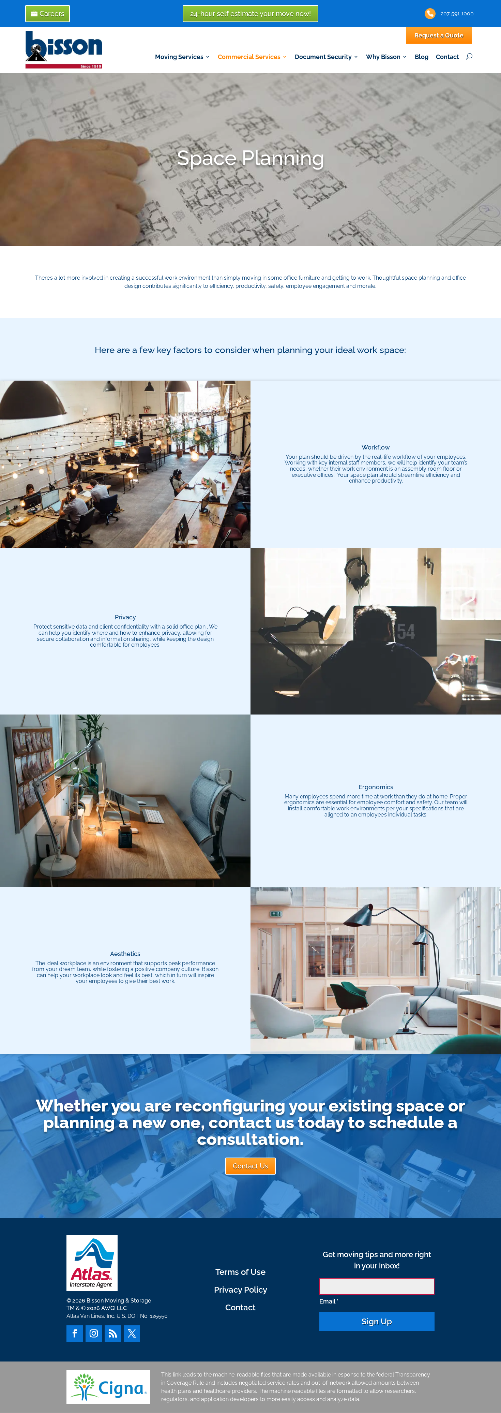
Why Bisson (383, 56)
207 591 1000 (457, 13)
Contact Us (250, 1166)
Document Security (323, 56)
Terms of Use (240, 1272)
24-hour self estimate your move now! (250, 14)
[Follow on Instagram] (94, 1333)
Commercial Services (249, 56)
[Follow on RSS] (113, 1333)
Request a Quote (439, 35)
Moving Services (179, 56)
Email (328, 1301)
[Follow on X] (132, 1333)
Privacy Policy (240, 1290)
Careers (52, 14)
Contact (447, 56)
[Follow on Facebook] (74, 1333)
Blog (421, 56)
